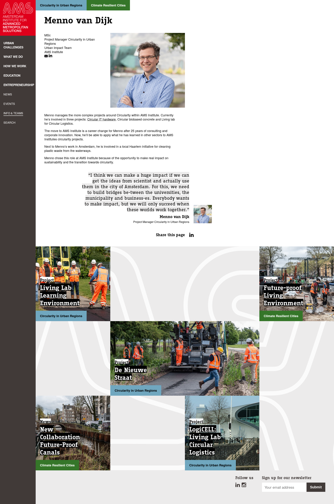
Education (11, 75)
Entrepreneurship (18, 85)
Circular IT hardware (101, 119)
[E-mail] (46, 56)
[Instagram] (244, 485)
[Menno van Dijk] (203, 222)
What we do (13, 57)
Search (9, 123)
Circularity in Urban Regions (61, 5)
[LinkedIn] (50, 56)
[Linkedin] (238, 485)
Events (9, 104)
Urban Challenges (13, 45)
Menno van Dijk (174, 217)
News (7, 94)
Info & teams (13, 113)
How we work (14, 66)
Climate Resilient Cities (108, 5)
